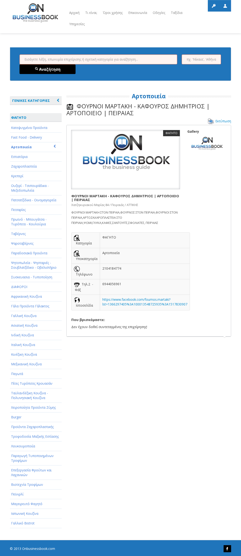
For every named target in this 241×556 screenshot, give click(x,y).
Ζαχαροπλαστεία (24, 166)
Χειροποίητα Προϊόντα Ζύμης (33, 407)
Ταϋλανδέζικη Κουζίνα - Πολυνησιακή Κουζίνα (29, 395)
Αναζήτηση (49, 69)
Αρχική (74, 12)
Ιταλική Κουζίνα (23, 344)
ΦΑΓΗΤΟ (18, 117)
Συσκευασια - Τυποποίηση (31, 277)
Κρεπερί (17, 176)
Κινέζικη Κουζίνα (24, 354)
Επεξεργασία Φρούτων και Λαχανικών (31, 472)
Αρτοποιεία (21, 147)
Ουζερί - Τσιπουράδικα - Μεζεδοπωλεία (30, 188)
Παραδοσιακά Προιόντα (29, 253)
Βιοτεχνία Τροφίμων (27, 484)
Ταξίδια (176, 12)
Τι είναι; (91, 12)
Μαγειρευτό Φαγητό (26, 504)
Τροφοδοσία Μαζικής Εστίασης (35, 436)
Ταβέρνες (18, 233)
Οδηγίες (159, 12)
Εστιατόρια (19, 156)
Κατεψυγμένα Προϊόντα (29, 127)
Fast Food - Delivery (26, 137)
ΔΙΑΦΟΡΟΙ (19, 286)
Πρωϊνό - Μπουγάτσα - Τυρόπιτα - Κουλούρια (29, 221)
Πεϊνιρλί (17, 494)
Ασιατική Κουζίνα (24, 325)
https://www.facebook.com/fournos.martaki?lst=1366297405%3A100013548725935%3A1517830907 (144, 301)
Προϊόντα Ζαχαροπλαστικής (32, 426)
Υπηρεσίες (77, 24)
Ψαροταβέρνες (22, 243)
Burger (16, 417)
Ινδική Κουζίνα (22, 335)
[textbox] (98, 59)
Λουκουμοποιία (23, 446)
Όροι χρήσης (113, 12)
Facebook (227, 548)
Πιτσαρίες (18, 209)
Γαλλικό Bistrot (23, 523)
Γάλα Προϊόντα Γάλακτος (30, 306)
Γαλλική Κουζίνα (23, 315)
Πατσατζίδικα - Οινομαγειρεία (33, 200)
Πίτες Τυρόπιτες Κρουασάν (31, 383)
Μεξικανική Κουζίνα (26, 364)
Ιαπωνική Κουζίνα (24, 513)
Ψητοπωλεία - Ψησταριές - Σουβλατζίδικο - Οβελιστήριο (33, 265)
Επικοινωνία (137, 12)
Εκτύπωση (223, 121)
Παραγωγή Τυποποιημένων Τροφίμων (32, 458)
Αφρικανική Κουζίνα (26, 296)
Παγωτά (17, 373)
